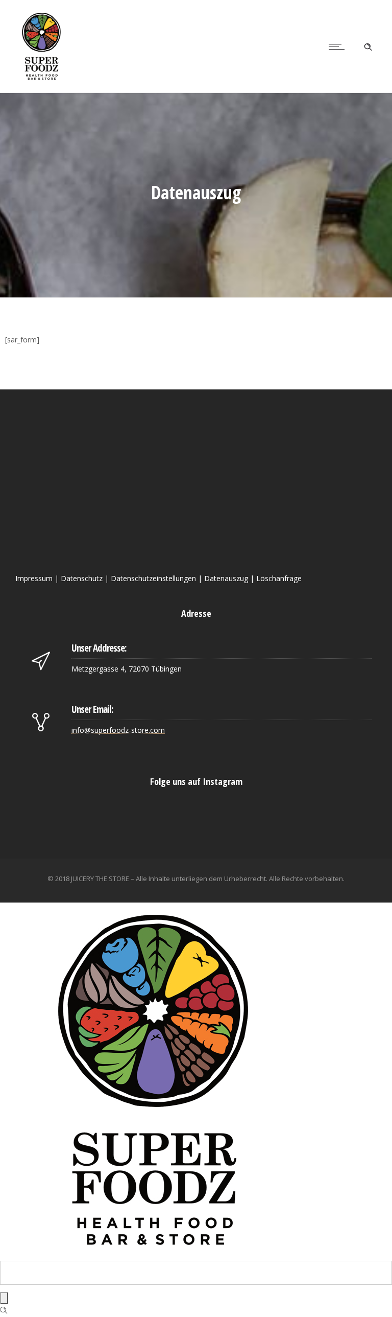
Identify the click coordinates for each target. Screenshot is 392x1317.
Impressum (34, 578)
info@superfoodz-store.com (118, 730)
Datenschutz (82, 578)
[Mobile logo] (153, 1254)
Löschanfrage (279, 578)
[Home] (41, 79)
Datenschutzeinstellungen (153, 578)
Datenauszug (226, 578)
